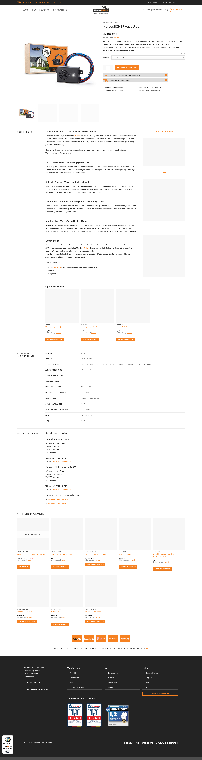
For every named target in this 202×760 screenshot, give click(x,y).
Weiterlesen (24, 567)
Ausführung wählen (95, 564)
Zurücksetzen (180, 53)
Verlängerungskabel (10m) (54, 327)
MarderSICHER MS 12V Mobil (96, 554)
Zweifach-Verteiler (123, 327)
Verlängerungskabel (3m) (90, 327)
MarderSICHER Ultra (24, 611)
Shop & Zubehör (60, 10)
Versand (116, 38)
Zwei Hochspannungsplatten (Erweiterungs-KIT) (163, 555)
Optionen (106, 57)
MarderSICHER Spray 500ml (61, 554)
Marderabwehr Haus (110, 22)
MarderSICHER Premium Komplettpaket (31, 554)
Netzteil (51, 270)
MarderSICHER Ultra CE (58, 503)
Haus (34, 10)
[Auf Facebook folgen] (179, 2)
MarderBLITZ (56, 611)
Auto (25, 10)
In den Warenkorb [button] (54, 339)
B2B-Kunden (157, 10)
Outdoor (45, 10)
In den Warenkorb (127, 67)
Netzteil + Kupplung (126, 554)
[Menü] (11, 736)
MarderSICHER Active (93, 611)
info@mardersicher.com (61, 461)
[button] (177, 10)
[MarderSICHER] (101, 10)
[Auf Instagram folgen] (183, 2)
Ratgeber (146, 10)
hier (147, 648)
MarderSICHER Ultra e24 (58, 499)
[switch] (7, 751)
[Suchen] (19, 10)
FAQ (166, 10)
